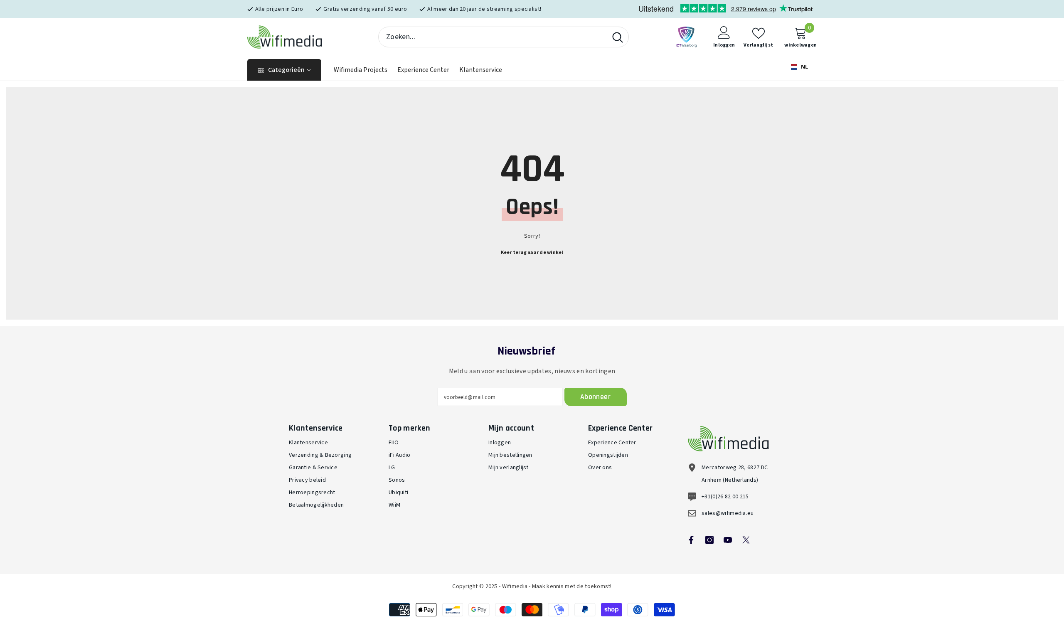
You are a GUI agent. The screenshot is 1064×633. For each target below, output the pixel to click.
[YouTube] (727, 540)
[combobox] (493, 37)
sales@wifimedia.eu (728, 513)
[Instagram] (709, 540)
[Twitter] (746, 540)
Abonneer (595, 396)
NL (804, 66)
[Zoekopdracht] (503, 37)
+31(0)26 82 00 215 (725, 497)
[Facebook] (691, 540)
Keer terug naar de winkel (532, 252)
